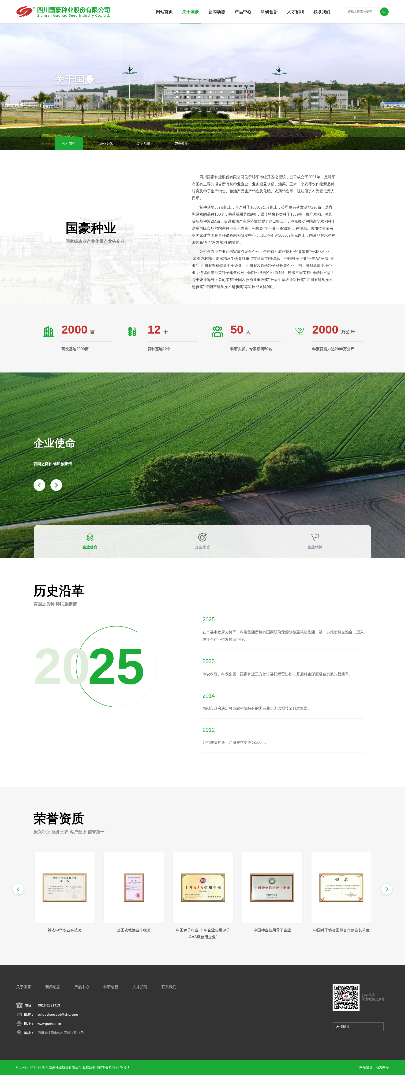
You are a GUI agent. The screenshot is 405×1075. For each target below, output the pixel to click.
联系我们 (321, 11)
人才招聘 (295, 11)
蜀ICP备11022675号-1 (113, 1067)
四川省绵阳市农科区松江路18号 (61, 1033)
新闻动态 (216, 11)
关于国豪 (190, 11)
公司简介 (68, 143)
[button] (18, 889)
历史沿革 (143, 143)
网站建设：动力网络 (374, 1067)
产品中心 (243, 11)
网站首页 (164, 11)
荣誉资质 (181, 143)
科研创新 (269, 11)
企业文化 (106, 143)
